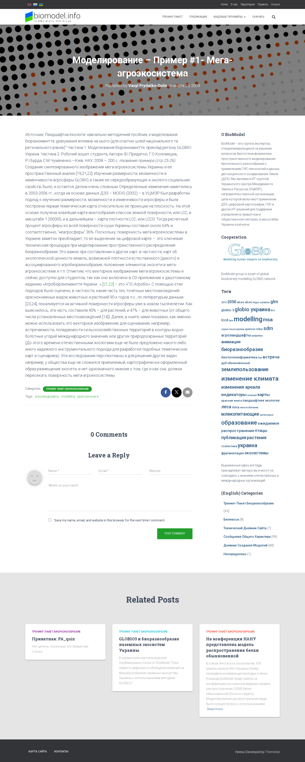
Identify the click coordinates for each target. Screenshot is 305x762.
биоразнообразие (242, 349)
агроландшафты (47, 396)
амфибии (257, 335)
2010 (224, 302)
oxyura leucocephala (232, 329)
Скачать (258, 16)
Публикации (198, 16)
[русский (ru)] (35, 4)
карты (263, 394)
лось (236, 407)
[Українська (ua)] (41, 4)
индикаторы (234, 394)
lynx (231, 320)
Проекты (263, 4)
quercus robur (254, 329)
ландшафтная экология (261, 400)
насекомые (266, 414)
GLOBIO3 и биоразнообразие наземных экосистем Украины (149, 644)
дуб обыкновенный (235, 363)
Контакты (61, 751)
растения (256, 437)
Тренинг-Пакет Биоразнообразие (67, 389)
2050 (231, 301)
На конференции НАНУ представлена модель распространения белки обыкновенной (232, 647)
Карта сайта (38, 751)
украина (247, 445)
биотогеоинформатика (239, 357)
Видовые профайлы (228, 16)
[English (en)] (29, 4)
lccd (224, 320)
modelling (68, 396)
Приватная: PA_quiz (53, 638)
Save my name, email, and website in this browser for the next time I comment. (109, 520)
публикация (233, 437)
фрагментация (232, 453)
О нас (234, 4)
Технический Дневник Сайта (245, 528)
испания (252, 395)
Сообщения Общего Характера (247, 536)
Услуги (275, 4)
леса (226, 406)
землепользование (244, 369)
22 (111, 284)
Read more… (216, 709)
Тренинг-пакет (172, 16)
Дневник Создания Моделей (246, 545)
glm (274, 301)
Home (224, 4)
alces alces (244, 302)
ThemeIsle (272, 752)
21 (105, 284)
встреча (271, 357)
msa (268, 320)
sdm (268, 328)
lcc (273, 310)
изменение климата (250, 378)
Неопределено (235, 554)
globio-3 (227, 310)
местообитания (249, 407)
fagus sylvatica (261, 302)
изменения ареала (240, 387)
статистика (229, 446)
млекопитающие (240, 414)
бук (260, 357)
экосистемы (256, 453)
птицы (261, 430)
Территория (247, 4)
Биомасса (231, 519)
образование (239, 422)
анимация (231, 341)
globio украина (252, 309)
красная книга (87, 396)
